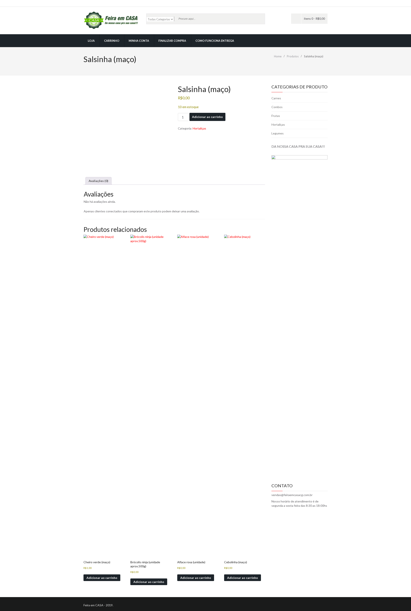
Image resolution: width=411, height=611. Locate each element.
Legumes (277, 133)
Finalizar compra (172, 40)
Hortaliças (199, 128)
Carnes (276, 98)
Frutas (275, 116)
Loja (91, 40)
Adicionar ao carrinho (207, 117)
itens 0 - (314, 18)
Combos (277, 107)
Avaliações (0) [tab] (98, 181)
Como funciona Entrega (214, 40)
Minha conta (139, 40)
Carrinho (111, 40)
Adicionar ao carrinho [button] (101, 578)
